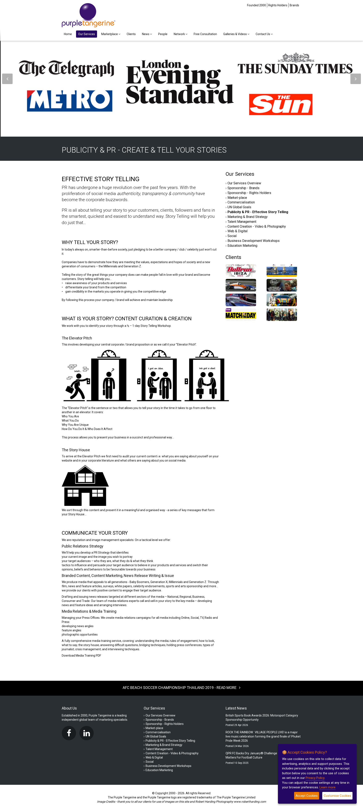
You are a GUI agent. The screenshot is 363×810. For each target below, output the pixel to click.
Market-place (237, 198)
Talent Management (242, 222)
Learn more (327, 787)
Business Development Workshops (254, 241)
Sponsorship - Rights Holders (249, 193)
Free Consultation (205, 34)
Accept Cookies (307, 796)
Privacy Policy (315, 778)
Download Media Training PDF (81, 655)
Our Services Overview (244, 183)
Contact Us (263, 34)
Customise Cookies (337, 796)
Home (68, 34)
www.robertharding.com (250, 801)
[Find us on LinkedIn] (87, 733)
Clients (131, 34)
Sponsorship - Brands (243, 188)
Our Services (86, 34)
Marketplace (109, 34)
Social (232, 236)
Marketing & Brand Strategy (248, 217)
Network (179, 34)
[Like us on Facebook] (70, 733)
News (146, 34)
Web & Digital (237, 231)
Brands (294, 5)
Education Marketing (242, 246)
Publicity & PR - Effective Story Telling (258, 212)
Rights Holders (277, 5)
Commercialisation (241, 202)
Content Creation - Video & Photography (257, 226)
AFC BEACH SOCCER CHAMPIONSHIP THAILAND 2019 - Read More (181, 687)
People (162, 34)
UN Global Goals (239, 207)
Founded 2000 (256, 5)
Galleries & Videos (235, 34)
